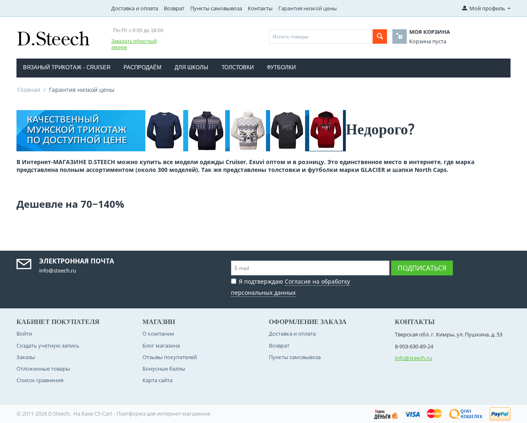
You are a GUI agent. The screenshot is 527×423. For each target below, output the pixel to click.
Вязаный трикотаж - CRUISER (66, 67)
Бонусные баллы (163, 368)
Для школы (191, 67)
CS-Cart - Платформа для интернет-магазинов (152, 413)
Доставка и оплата (134, 8)
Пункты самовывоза (216, 8)
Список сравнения (39, 380)
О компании (158, 333)
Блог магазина (161, 345)
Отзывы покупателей (169, 357)
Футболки (281, 67)
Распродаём (142, 67)
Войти (24, 333)
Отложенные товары (43, 368)
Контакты (260, 8)
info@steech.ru (413, 358)
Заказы (25, 357)
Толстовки (238, 67)
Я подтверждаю (290, 286)
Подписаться (422, 268)
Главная (28, 90)
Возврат (174, 8)
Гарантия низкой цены (307, 8)
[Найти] (380, 36)
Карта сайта (157, 380)
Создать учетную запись (47, 345)
